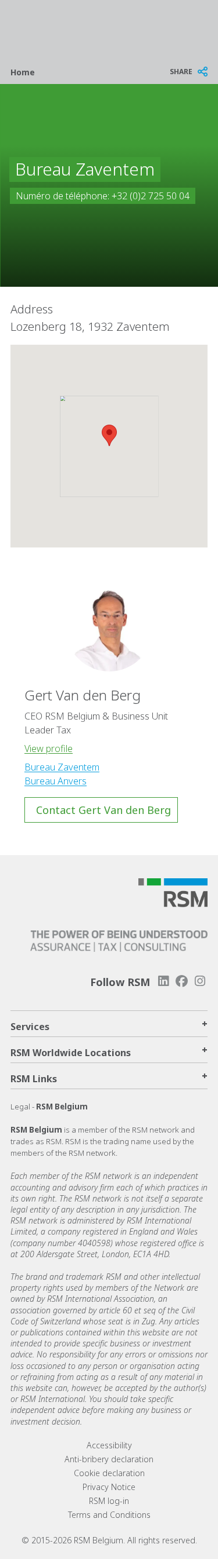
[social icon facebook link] (182, 981)
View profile (48, 748)
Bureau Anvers (55, 781)
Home (22, 72)
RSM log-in (109, 1500)
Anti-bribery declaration (109, 1459)
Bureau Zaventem (61, 767)
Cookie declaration (109, 1472)
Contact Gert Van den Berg (103, 810)
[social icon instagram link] (200, 981)
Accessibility (109, 1445)
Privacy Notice (109, 1486)
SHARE (181, 71)
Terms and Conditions (109, 1514)
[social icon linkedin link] (163, 981)
